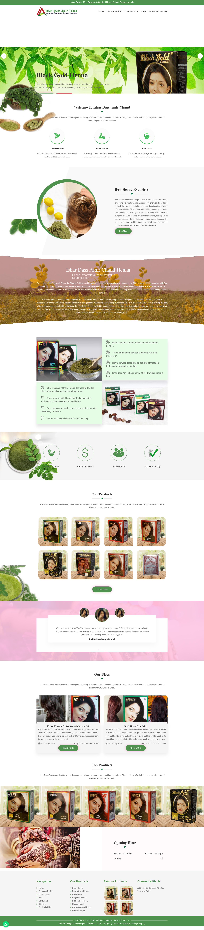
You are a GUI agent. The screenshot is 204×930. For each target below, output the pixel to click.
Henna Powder (78, 910)
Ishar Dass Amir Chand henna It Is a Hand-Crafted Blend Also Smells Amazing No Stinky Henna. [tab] (67, 389)
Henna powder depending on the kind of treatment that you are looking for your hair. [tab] (132, 364)
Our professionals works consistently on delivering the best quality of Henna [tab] (69, 410)
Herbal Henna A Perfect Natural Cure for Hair (68, 726)
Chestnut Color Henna (81, 907)
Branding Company (137, 924)
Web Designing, (106, 924)
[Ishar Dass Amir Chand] (57, 11)
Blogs (143, 11)
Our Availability (45, 907)
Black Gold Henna (80, 901)
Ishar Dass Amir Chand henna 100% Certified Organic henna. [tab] (134, 374)
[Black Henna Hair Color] (136, 713)
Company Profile (113, 11)
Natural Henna (78, 904)
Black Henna (77, 888)
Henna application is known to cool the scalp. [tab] (68, 418)
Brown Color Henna (80, 891)
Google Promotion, (121, 924)
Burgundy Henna (79, 898)
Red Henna (77, 894)
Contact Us (153, 11)
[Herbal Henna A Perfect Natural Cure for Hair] (68, 713)
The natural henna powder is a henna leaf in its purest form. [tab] (131, 354)
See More (123, 231)
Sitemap (164, 11)
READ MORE (68, 748)
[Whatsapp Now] (6, 924)
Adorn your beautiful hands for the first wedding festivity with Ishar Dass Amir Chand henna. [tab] (66, 400)
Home (101, 11)
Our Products (129, 11)
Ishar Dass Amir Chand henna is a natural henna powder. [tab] (132, 344)
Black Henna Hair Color (135, 726)
